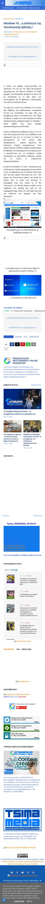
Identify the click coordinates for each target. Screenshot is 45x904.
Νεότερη (6, 515)
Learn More (19, 901)
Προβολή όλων (36, 385)
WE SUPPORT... (9, 649)
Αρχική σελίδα (9, 19)
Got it (29, 901)
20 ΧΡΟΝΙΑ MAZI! (8, 8)
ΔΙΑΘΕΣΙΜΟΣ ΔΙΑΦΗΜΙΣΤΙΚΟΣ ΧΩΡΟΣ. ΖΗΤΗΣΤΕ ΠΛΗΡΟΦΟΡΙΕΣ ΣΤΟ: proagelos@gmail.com (22, 51)
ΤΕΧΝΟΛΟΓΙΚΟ (34, 336)
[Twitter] (17, 344)
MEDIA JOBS (26, 649)
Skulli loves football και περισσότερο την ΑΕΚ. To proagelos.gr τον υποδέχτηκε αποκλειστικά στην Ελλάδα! (32, 440)
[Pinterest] (22, 344)
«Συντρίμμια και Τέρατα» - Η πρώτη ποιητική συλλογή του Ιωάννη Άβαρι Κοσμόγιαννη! (12, 438)
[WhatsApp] (28, 344)
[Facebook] (12, 344)
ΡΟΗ (25, 336)
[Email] (33, 344)
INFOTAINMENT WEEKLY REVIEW (28, 8)
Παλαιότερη (37, 515)
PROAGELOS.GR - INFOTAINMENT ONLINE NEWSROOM (25, 360)
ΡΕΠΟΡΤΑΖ (19, 19)
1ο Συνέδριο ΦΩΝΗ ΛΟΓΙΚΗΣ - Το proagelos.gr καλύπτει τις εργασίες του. (20, 412)
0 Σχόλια (15, 36)
